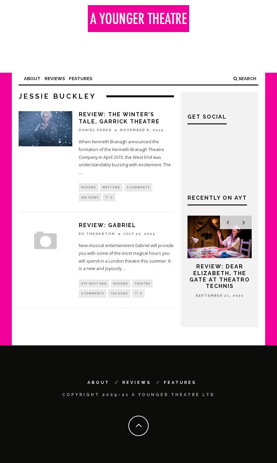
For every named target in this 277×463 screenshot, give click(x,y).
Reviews (55, 78)
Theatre (142, 283)
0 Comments (138, 187)
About (32, 78)
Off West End (94, 283)
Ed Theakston (97, 234)
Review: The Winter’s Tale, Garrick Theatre (119, 118)
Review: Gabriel (107, 225)
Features (80, 78)
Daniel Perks (95, 130)
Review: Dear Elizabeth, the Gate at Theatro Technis (220, 276)
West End (111, 187)
